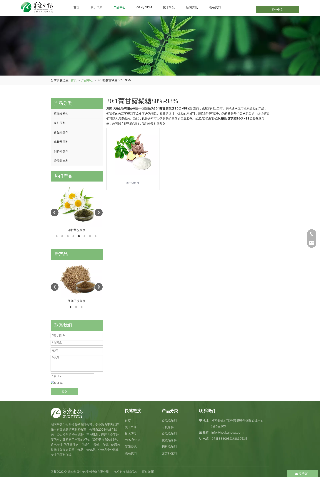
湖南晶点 (132, 472)
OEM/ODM (132, 440)
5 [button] (79, 236)
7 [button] (90, 236)
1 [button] (57, 236)
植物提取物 (61, 113)
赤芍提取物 (76, 301)
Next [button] (99, 212)
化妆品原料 (61, 142)
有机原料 (60, 123)
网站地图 (148, 472)
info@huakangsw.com (227, 432)
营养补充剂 (61, 161)
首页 (128, 421)
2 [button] (63, 236)
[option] (77, 207)
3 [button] (68, 236)
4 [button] (74, 236)
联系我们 (131, 453)
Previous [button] (55, 212)
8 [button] (96, 236)
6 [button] (85, 236)
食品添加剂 (61, 132)
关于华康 (131, 427)
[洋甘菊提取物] (77, 204)
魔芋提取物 (132, 183)
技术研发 (131, 434)
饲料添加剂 (61, 151)
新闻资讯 (131, 447)
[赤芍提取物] (77, 279)
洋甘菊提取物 (77, 230)
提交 (64, 391)
